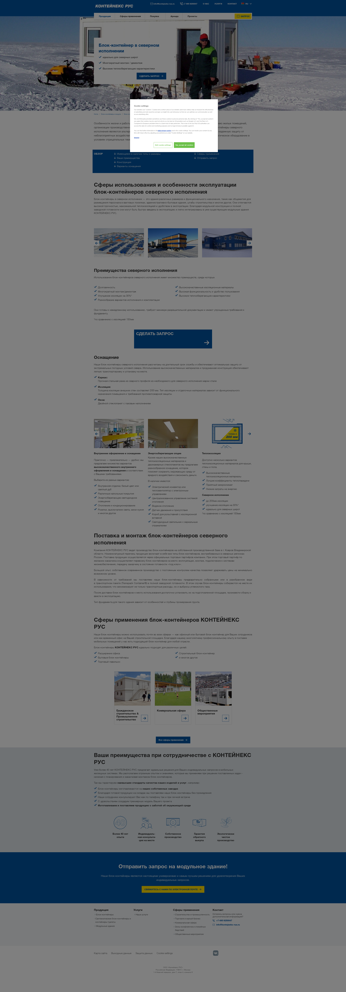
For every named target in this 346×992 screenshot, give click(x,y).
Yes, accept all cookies (184, 145)
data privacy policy (164, 131)
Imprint (136, 138)
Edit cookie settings (163, 145)
